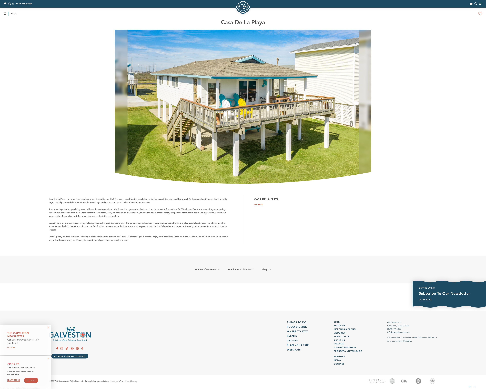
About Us (339, 340)
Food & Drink (297, 326)
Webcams (293, 349)
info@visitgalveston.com (398, 332)
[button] (469, 386)
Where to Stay (297, 331)
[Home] (70, 334)
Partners (339, 356)
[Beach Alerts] (5, 3)
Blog (337, 322)
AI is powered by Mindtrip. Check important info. (20, 388)
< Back (13, 14)
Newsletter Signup (345, 347)
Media (337, 360)
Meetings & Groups (345, 329)
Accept (31, 380)
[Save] (480, 14)
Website (258, 204)
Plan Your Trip (24, 4)
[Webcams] (471, 3)
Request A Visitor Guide (348, 351)
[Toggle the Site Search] (475, 3)
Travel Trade (341, 336)
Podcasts (339, 325)
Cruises (292, 340)
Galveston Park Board (427, 337)
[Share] (5, 13)
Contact (339, 364)
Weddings (340, 333)
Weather (339, 344)
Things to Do (296, 322)
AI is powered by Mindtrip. (399, 341)
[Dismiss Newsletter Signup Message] (48, 327)
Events (292, 335)
